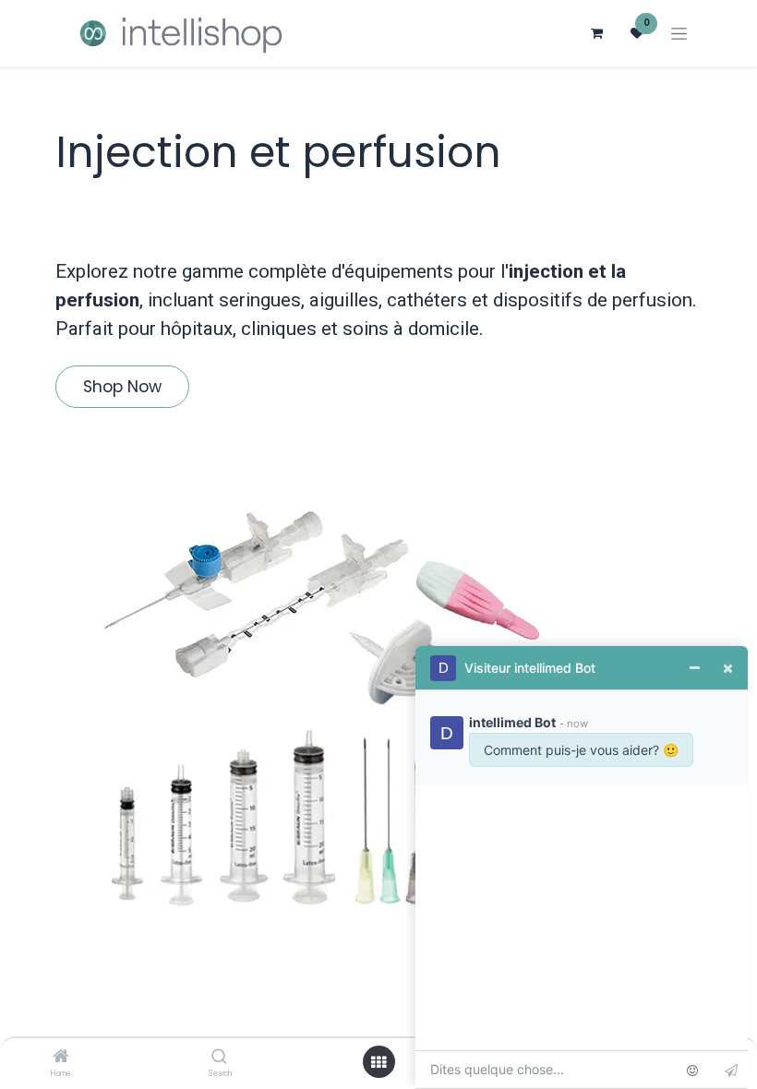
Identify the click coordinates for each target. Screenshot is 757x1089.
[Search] (219, 1057)
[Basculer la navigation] (679, 34)
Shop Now (122, 387)
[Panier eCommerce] (596, 33)
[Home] (61, 1057)
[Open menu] (378, 1062)
